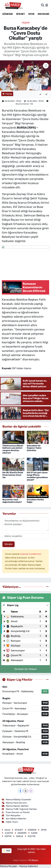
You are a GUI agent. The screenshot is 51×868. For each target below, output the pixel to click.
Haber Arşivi (12, 822)
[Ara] (42, 5)
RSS (8, 850)
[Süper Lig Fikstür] (47, 679)
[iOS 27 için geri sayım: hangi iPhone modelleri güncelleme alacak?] (38, 464)
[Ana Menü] (46, 5)
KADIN (34, 833)
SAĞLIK (19, 836)
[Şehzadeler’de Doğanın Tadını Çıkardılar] (38, 437)
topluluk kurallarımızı (30, 554)
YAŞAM (26, 22)
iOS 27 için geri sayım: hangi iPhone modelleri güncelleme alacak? (37, 476)
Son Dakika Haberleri (16, 818)
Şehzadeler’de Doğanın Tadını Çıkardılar (34, 448)
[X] (25, 790)
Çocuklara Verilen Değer (35, 500)
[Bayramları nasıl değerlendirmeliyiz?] (13, 491)
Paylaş (9, 94)
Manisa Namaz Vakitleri (17, 806)
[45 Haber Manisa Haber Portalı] (12, 5)
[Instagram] (30, 790)
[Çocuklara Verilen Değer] (38, 491)
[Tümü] (47, 586)
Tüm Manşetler (13, 815)
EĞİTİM (8, 836)
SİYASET (20, 14)
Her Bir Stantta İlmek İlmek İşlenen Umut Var (12, 475)
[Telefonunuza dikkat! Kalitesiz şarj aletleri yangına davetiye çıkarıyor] (13, 437)
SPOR (31, 14)
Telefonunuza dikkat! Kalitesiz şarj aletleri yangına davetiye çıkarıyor (12, 449)
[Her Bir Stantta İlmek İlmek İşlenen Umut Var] (13, 464)
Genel (7, 830)
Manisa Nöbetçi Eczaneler (18, 799)
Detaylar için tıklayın (25, 669)
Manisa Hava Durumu (16, 803)
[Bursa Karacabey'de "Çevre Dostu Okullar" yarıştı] (25, 75)
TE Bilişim (33, 860)
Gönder (8, 544)
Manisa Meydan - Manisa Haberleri (19, 866)
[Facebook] (20, 790)
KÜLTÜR (31, 836)
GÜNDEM (7, 14)
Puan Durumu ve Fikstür (18, 812)
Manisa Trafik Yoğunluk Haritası (21, 809)
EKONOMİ (43, 14)
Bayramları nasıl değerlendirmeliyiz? (12, 500)
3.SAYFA (9, 833)
